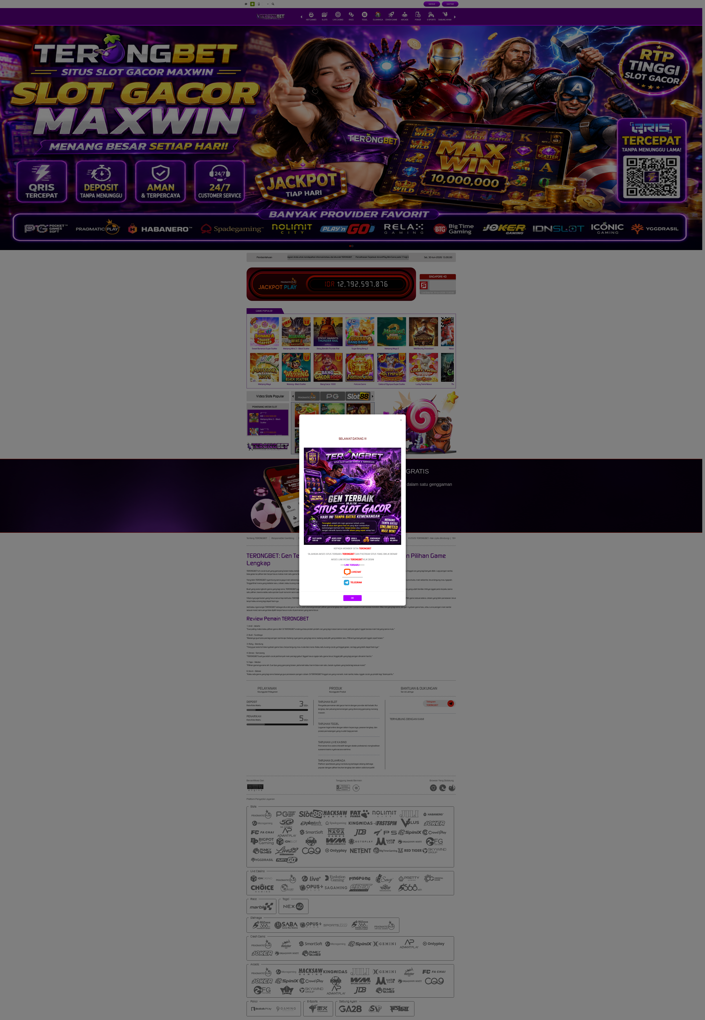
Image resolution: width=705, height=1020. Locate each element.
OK (352, 598)
